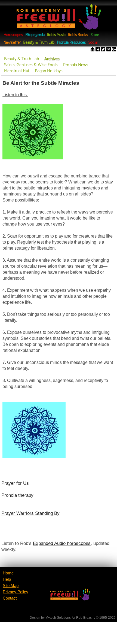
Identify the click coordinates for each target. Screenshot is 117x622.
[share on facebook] (98, 50)
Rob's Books (78, 35)
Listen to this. (15, 94)
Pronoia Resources (71, 43)
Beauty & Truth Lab (38, 43)
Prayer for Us (15, 483)
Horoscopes (13, 35)
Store (95, 35)
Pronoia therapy (17, 495)
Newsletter (12, 43)
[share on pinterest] (108, 50)
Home (8, 573)
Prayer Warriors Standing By (30, 513)
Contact (10, 598)
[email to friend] (92, 50)
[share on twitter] (103, 50)
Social (92, 43)
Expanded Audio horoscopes (62, 543)
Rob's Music (56, 35)
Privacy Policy (15, 592)
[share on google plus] (114, 50)
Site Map (11, 585)
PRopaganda (35, 35)
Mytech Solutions (58, 618)
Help (7, 579)
